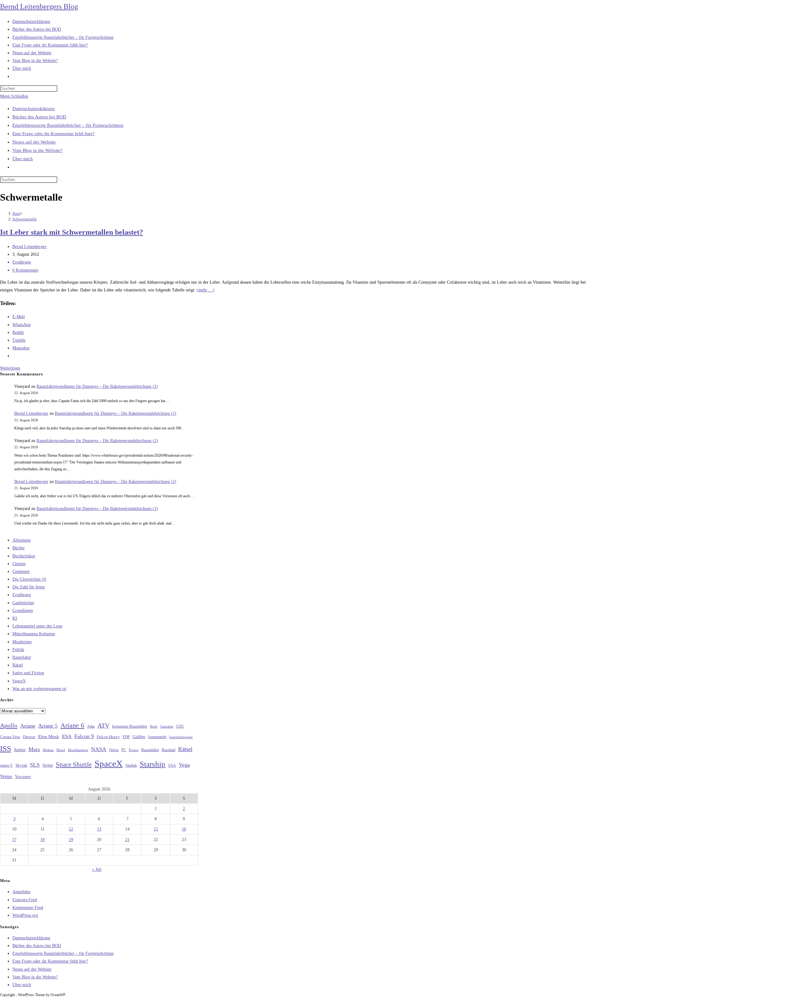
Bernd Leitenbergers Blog (39, 6)
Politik (18, 649)
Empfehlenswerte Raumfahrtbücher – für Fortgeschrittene (68, 125)
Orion (114, 750)
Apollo (8, 725)
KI (14, 618)
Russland (168, 750)
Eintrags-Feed (24, 899)
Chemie (19, 563)
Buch (153, 726)
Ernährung (21, 262)
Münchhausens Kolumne (33, 633)
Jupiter (20, 749)
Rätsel (17, 665)
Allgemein (21, 540)
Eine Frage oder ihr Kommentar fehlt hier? (53, 133)
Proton (133, 750)
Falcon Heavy (108, 736)
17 (14, 839)
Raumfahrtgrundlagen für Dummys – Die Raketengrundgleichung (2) (97, 386)
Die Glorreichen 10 (29, 579)
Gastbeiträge (23, 602)
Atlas (91, 726)
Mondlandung (78, 750)
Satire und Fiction (28, 673)
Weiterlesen (10, 368)
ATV (103, 725)
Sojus (47, 765)
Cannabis (166, 726)
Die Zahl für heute (28, 587)
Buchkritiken (23, 556)
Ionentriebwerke (181, 737)
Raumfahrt (21, 657)
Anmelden (21, 891)
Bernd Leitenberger (29, 246)
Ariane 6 (72, 725)
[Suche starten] (61, 181)
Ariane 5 (48, 726)
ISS (5, 748)
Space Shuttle (74, 764)
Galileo (139, 736)
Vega (184, 765)
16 (184, 829)
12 (71, 829)
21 (127, 839)
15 (156, 829)
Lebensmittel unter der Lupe (37, 626)
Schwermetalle (24, 219)
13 (99, 829)
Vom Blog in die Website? (37, 150)
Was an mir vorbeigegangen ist (39, 688)
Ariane (27, 726)
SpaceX (19, 681)
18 (42, 839)
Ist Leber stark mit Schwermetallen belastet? (71, 232)
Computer (21, 571)
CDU (180, 726)
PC (123, 750)
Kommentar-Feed (27, 907)
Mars (34, 749)
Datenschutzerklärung (33, 108)
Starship (152, 764)
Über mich (22, 158)
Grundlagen (22, 610)
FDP (126, 736)
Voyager (23, 776)
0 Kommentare (25, 270)
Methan (48, 750)
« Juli (97, 869)
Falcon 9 (84, 736)
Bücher (18, 548)
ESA (67, 736)
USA (172, 766)
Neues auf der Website (34, 142)
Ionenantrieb (157, 737)
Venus (6, 776)
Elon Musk (48, 736)
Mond (60, 750)
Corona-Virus (10, 737)
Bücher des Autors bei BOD (39, 116)
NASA (98, 749)
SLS (35, 765)
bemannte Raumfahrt (129, 726)
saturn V (6, 765)
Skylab (21, 765)
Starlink (131, 765)
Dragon (29, 736)
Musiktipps (22, 642)
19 (71, 839)
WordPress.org (25, 915)
